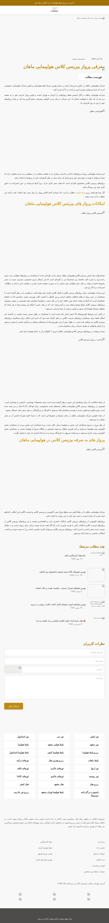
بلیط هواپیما (80, 192)
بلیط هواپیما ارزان (45, 847)
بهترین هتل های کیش (44, 859)
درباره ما (101, 841)
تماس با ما (101, 847)
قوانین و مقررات (98, 865)
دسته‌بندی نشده (78, 58)
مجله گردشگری (46, 841)
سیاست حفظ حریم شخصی (94, 871)
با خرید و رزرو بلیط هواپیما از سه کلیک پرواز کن (54, 2)
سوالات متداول (99, 853)
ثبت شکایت (100, 859)
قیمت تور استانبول (45, 853)
